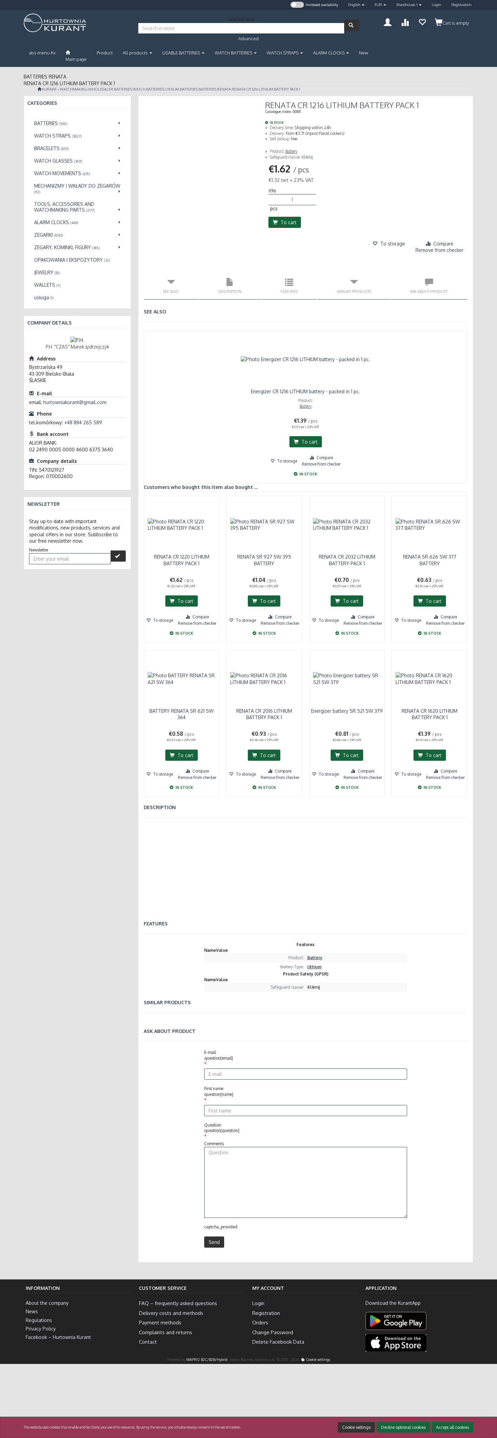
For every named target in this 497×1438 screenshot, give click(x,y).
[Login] (387, 21)
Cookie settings (317, 1359)
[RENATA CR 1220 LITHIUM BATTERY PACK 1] (182, 525)
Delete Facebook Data (278, 1342)
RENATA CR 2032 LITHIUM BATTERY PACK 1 (347, 560)
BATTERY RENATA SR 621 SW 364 (181, 714)
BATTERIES (123, 89)
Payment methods (160, 1322)
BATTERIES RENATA (214, 89)
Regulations (39, 1320)
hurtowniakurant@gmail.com (74, 402)
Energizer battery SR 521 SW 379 (347, 711)
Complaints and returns (165, 1332)
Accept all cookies (452, 1427)
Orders (260, 1322)
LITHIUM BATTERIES (181, 89)
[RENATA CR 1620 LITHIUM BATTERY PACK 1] (430, 679)
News (32, 1311)
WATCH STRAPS (283, 52)
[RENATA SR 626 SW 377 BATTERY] (430, 525)
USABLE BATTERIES (181, 52)
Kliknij (307, 157)
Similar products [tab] (354, 291)
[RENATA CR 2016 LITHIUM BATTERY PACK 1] (264, 679)
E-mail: (218, 1055)
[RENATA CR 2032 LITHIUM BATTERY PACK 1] (347, 525)
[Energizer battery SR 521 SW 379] (347, 679)
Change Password (272, 1332)
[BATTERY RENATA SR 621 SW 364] (182, 679)
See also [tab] (171, 291)
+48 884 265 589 (83, 422)
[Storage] (422, 21)
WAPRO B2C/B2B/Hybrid (207, 1359)
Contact (148, 1342)
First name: (218, 1091)
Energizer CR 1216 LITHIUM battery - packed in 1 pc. (305, 391)
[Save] (118, 556)
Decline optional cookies (403, 1427)
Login (436, 4)
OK (464, 1405)
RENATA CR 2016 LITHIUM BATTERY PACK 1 (264, 714)
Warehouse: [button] (407, 4)
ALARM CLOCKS (329, 52)
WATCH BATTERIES (234, 52)
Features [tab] (289, 291)
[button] (356, 5)
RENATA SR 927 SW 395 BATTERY (264, 560)
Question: (221, 1128)
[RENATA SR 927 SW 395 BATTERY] (264, 525)
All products (136, 52)
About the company (47, 1303)
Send (214, 1242)
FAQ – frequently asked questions (178, 1303)
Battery (291, 151)
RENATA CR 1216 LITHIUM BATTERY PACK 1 (266, 89)
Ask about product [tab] (429, 291)
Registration (461, 4)
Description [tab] (229, 291)
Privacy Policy (41, 1328)
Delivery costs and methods (171, 1313)
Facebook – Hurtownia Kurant (58, 1337)
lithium (314, 966)
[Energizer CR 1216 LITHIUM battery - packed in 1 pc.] (306, 359)
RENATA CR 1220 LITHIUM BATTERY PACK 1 (181, 560)
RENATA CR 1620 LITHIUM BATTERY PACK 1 (429, 714)
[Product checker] (405, 21)
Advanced (248, 38)
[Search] (351, 25)
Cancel (485, 1405)
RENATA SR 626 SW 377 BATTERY (429, 560)
